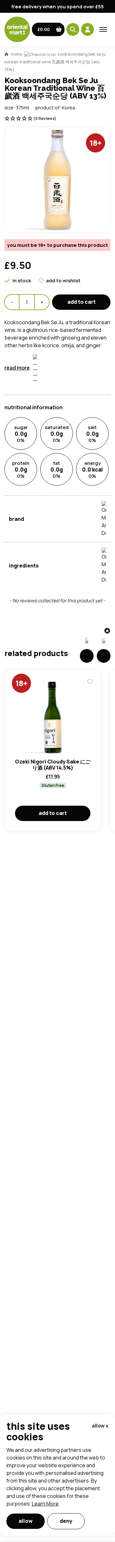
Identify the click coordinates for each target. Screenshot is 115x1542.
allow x (100, 1425)
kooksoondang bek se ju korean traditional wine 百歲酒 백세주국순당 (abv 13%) (55, 61)
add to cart (81, 301)
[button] (48, 29)
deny (66, 1520)
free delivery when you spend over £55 (57, 6)
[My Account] (87, 29)
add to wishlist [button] (63, 280)
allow (26, 1520)
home (16, 54)
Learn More (45, 1503)
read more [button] (17, 367)
